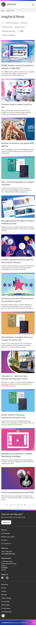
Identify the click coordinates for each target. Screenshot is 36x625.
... (28, 505)
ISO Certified (5, 605)
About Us (4, 530)
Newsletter (4, 584)
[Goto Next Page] (32, 504)
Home (2, 10)
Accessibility (5, 601)
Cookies (3, 591)
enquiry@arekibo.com (8, 553)
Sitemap (4, 594)
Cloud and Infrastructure (12, 23)
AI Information (5, 608)
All (3, 23)
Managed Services (20, 27)
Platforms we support (8, 537)
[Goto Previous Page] (4, 504)
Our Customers (6, 543)
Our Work (4, 540)
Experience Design (7, 27)
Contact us (6, 522)
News (21, 31)
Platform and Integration (8, 35)
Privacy (3, 588)
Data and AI (24, 23)
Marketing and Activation (9, 31)
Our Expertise (5, 533)
